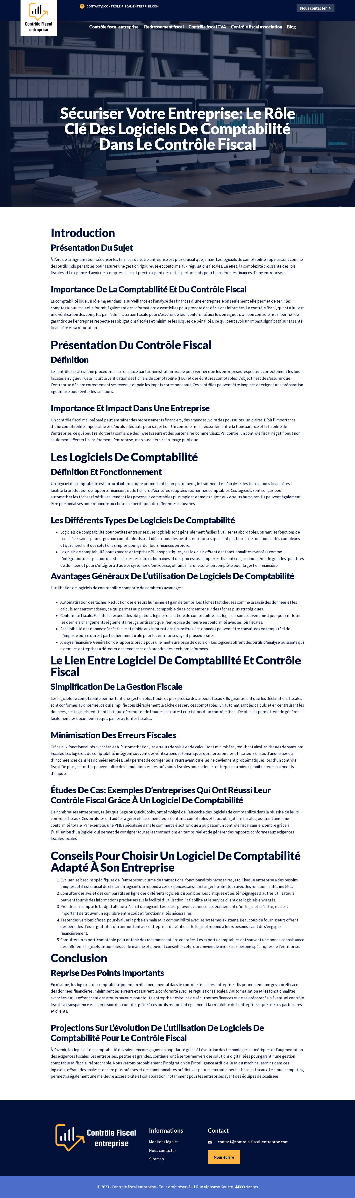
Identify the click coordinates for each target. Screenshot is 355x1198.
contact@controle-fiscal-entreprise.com (122, 6)
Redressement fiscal (164, 26)
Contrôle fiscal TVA (207, 26)
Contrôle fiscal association (256, 26)
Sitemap (156, 1159)
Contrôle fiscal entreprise (114, 26)
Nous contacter (162, 1150)
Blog (291, 26)
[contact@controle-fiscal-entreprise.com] (82, 6)
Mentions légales (163, 1141)
